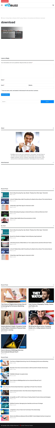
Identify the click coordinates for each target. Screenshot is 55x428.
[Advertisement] (27, 12)
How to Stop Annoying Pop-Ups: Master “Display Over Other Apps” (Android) (29, 192)
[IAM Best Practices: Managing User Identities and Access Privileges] (5, 405)
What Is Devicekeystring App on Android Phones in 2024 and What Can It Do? (29, 212)
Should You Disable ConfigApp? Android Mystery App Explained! (26, 236)
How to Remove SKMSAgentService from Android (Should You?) (25, 380)
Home (3, 18)
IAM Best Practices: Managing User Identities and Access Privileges (26, 403)
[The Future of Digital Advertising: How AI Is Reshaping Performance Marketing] (5, 363)
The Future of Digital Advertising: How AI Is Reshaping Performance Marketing (29, 361)
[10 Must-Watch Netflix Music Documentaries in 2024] (5, 220)
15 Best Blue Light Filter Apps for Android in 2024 (22, 205)
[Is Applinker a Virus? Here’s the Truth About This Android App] (5, 411)
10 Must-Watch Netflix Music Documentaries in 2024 (23, 218)
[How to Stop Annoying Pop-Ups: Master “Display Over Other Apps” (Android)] (5, 195)
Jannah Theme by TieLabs (27, 425)
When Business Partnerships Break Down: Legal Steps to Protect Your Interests (22, 386)
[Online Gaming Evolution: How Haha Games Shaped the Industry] (5, 392)
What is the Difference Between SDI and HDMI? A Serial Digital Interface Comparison (30, 416)
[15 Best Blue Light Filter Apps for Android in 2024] (5, 207)
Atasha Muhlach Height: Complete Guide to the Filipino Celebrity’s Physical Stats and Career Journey (13, 328)
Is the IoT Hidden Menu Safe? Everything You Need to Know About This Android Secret (31, 199)
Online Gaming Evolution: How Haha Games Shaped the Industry (25, 390)
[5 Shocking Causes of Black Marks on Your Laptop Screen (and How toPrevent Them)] (5, 244)
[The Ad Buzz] (11, 5)
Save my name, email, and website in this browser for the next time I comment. (20, 90)
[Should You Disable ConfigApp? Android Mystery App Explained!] (5, 238)
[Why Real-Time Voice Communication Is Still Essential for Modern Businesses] (5, 369)
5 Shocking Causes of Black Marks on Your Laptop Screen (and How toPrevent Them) (31, 242)
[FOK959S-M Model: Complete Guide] (5, 376)
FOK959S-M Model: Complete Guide (19, 374)
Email (2, 85)
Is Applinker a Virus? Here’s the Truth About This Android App (25, 409)
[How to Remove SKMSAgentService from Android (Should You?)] (5, 382)
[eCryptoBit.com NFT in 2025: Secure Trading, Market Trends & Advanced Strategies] (5, 399)
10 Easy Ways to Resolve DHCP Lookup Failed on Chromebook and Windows (23, 18)
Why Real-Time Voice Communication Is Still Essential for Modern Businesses (29, 367)
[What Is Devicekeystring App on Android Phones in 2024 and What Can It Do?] (5, 214)
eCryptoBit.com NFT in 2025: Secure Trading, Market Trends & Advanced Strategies (30, 397)
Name (3, 79)
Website (30, 85)
